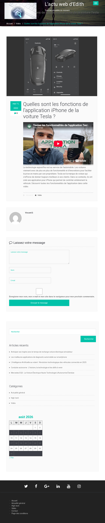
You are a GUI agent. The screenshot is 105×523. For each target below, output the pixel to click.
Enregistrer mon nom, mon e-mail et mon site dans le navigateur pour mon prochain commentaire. (52, 296)
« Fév (11, 457)
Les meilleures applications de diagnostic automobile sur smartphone (39, 357)
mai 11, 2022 (16, 105)
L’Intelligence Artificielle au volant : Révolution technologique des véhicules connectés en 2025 (48, 362)
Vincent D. (29, 195)
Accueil (9, 23)
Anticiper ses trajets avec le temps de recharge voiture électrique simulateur (41, 352)
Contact (15, 510)
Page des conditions (20, 513)
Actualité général (18, 393)
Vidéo (18, 23)
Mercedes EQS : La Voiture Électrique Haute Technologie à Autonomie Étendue (42, 373)
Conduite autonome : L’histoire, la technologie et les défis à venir (36, 368)
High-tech (15, 398)
